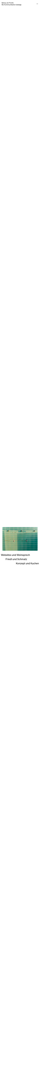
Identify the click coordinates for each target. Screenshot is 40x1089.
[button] (37, 4)
